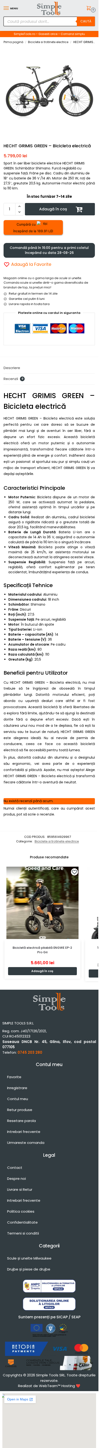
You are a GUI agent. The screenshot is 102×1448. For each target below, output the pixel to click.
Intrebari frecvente (23, 1131)
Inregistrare (17, 1087)
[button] (89, 8)
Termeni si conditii (23, 1233)
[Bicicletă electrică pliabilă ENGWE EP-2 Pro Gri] (42, 903)
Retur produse (19, 1109)
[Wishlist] (74, 871)
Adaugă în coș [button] (42, 971)
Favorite (14, 1076)
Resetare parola (21, 1120)
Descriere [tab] (12, 367)
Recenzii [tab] (13, 378)
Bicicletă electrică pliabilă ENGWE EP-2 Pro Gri (42, 950)
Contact (14, 1167)
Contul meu (17, 1098)
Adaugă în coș (53, 209)
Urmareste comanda (25, 1142)
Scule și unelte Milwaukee (29, 1258)
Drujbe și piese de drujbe (28, 1269)
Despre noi (16, 1178)
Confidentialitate (22, 1222)
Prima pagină (13, 42)
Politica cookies (20, 1211)
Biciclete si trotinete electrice (48, 42)
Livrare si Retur (19, 1189)
